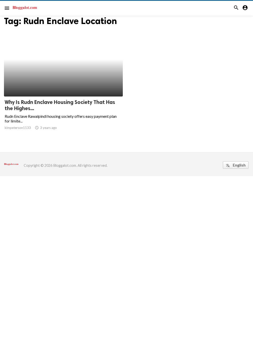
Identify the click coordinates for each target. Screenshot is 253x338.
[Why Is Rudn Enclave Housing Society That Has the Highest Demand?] (63, 84)
